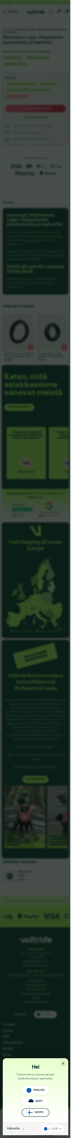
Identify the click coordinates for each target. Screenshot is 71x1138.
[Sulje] (63, 1063)
